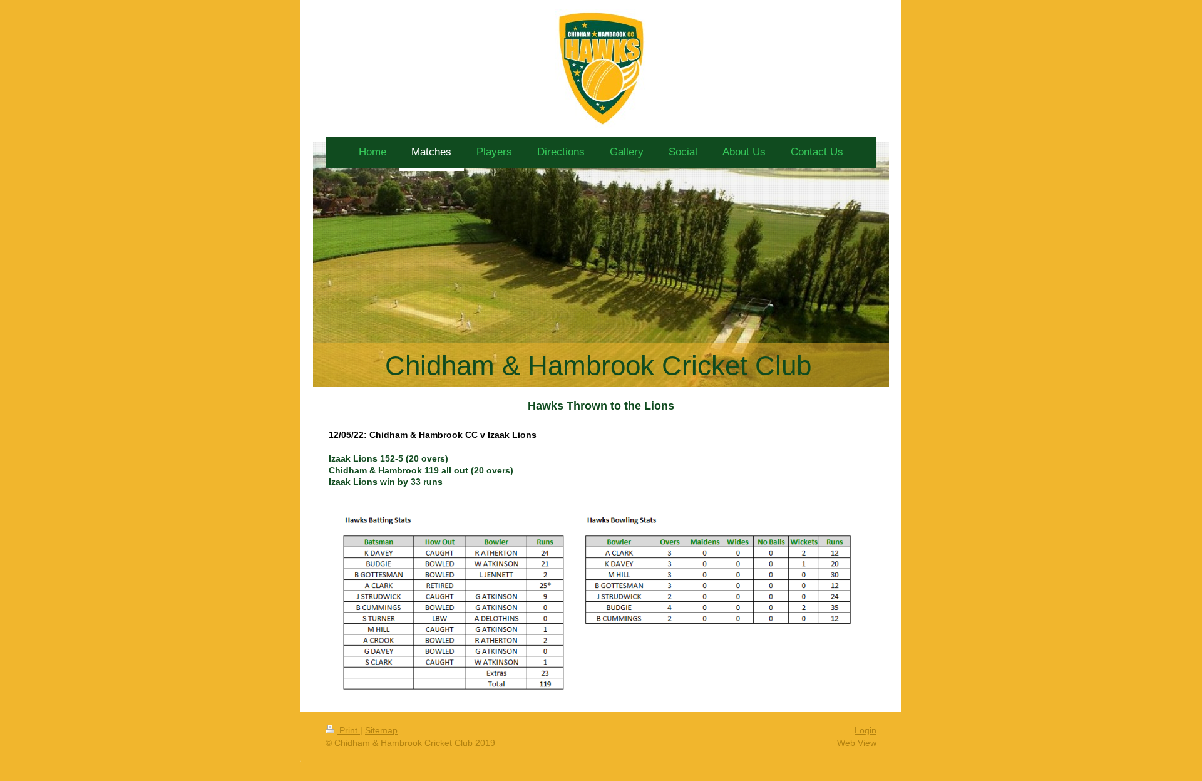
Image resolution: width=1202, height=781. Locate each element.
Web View (856, 743)
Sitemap (381, 730)
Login (865, 730)
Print (348, 730)
